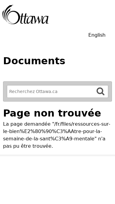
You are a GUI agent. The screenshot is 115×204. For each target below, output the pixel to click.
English (96, 35)
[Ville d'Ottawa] (25, 14)
